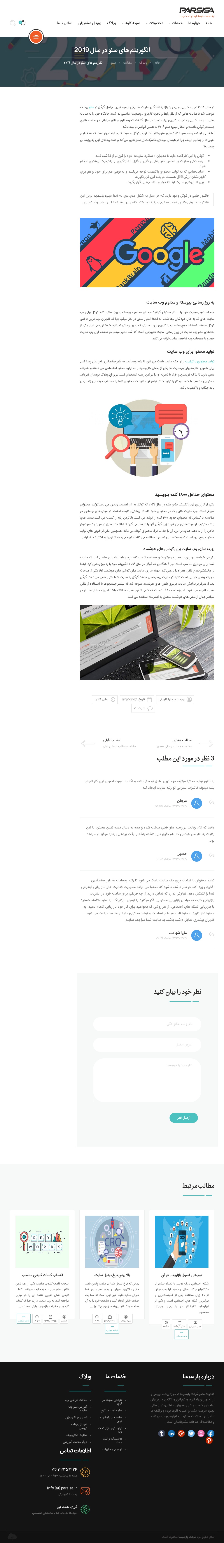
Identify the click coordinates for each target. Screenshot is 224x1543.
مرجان (182, 801)
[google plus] (181, 1433)
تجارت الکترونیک (76, 1435)
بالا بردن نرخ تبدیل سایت (112, 1275)
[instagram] (200, 1433)
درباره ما (194, 23)
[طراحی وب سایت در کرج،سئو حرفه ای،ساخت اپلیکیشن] (195, 12)
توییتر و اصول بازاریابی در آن (181, 1275)
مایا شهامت (178, 933)
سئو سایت (39, 1289)
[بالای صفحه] (12, 1537)
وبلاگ (111, 23)
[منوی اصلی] (36, 37)
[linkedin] (171, 1433)
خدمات (175, 23)
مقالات (127, 63)
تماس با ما (64, 23)
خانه (209, 23)
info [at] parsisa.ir (62, 1488)
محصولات (154, 23)
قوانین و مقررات (112, 1450)
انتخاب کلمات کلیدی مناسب (42, 1275)
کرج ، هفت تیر (67, 1507)
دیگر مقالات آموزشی (75, 1442)
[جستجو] (14, 25)
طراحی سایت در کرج (112, 1402)
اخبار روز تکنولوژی (76, 1418)
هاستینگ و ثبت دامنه (112, 1441)
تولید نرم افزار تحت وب (110, 1430)
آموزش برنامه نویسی (79, 1426)
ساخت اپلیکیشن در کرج (110, 1419)
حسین (182, 854)
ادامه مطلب (181, 1337)
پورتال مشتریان (89, 23)
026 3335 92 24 (64, 1470)
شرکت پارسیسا (187, 1537)
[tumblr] (161, 1433)
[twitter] (191, 1433)
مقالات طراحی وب (76, 1400)
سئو (113, 63)
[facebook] (210, 1433)
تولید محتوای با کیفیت (199, 361)
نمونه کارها (131, 23)
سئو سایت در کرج (111, 1411)
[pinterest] (209, 1440)
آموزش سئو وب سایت (77, 1409)
